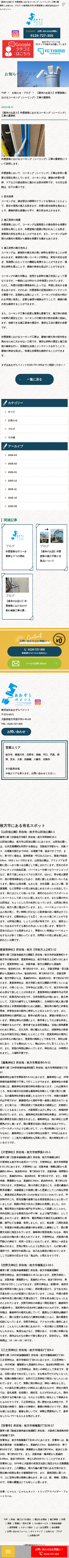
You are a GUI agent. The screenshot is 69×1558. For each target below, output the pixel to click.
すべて (11, 411)
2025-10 (12, 497)
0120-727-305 (41, 35)
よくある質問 (42, 1527)
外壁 (63, 1519)
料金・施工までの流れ (21, 1519)
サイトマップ (36, 1531)
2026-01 (12, 472)
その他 (11, 437)
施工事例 (54, 1519)
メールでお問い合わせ (36, 663)
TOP (6, 1519)
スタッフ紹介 (27, 1527)
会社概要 (56, 1527)
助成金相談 (57, 1523)
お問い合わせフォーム (17, 1531)
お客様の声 (34, 1535)
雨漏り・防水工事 (23, 1523)
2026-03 (12, 455)
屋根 (9, 1523)
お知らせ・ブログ (21, 92)
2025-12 (12, 480)
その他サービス (41, 1523)
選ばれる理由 (40, 1519)
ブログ (11, 429)
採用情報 (13, 1527)
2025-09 (12, 506)
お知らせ (12, 420)
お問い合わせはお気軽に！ (49, 1551)
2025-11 (12, 489)
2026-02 (12, 463)
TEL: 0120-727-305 (11, 724)
